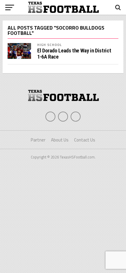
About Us (60, 139)
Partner (38, 139)
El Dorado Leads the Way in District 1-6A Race (74, 53)
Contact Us (84, 139)
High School (49, 44)
